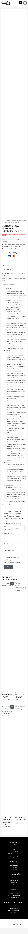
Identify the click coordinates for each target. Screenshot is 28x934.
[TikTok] (17, 924)
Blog (14, 885)
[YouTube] (14, 924)
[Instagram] (10, 924)
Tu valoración (8, 533)
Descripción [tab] (6, 266)
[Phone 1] (17, 857)
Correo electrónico (9, 550)
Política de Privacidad (14, 895)
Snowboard (8, 220)
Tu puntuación (8, 528)
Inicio (3, 220)
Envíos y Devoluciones (14, 910)
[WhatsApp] (14, 857)
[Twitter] (20, 924)
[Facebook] (7, 924)
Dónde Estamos (14, 908)
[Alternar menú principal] (20, 2)
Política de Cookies (14, 897)
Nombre (6, 543)
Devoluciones (14, 913)
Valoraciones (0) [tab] (7, 269)
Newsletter (14, 882)
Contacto (14, 906)
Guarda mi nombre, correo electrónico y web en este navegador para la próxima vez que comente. (13, 560)
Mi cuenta (14, 878)
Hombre (14, 220)
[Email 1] (10, 857)
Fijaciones (18, 220)
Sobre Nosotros (14, 880)
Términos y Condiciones (14, 893)
